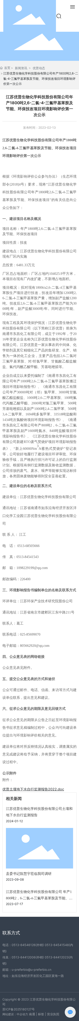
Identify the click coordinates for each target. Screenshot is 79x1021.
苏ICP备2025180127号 (18, 1009)
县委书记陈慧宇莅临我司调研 (29, 874)
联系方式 (11, 932)
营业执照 (53, 1014)
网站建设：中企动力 (15, 1014)
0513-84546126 (24, 945)
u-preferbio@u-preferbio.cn (31, 969)
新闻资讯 (21, 68)
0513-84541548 (57, 945)
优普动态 (39, 68)
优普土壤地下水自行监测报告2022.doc (33, 789)
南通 (32, 1014)
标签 (41, 1014)
